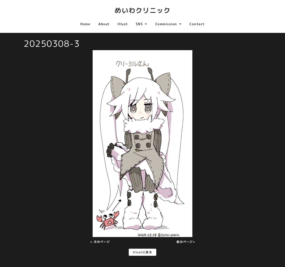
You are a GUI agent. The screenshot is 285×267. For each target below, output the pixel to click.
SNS (139, 24)
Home (85, 24)
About (104, 24)
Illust (122, 24)
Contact (197, 24)
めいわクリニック (142, 10)
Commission (166, 24)
